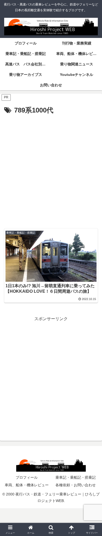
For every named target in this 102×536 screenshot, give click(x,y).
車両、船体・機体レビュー (27, 485)
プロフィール (27, 477)
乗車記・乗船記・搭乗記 (75, 477)
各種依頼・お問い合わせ (75, 485)
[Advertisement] (51, 170)
